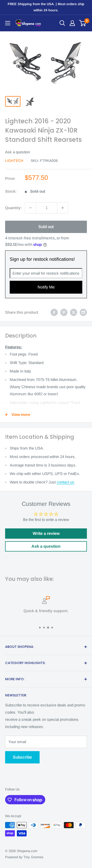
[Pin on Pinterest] (63, 312)
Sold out (46, 227)
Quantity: (13, 208)
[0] (82, 23)
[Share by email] (83, 312)
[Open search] (62, 23)
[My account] (72, 23)
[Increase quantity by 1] (62, 207)
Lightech (14, 160)
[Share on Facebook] (54, 312)
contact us (65, 482)
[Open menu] (7, 23)
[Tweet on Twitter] (73, 312)
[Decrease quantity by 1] (30, 207)
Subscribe (22, 757)
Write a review (46, 533)
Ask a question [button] (46, 546)
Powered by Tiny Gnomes (24, 857)
